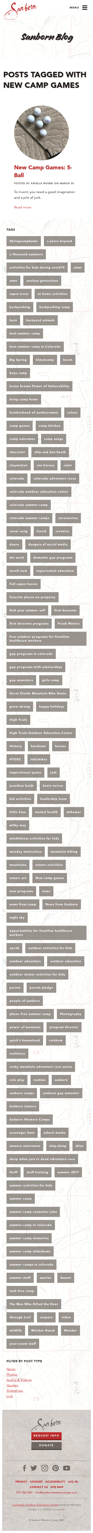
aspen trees (19, 294)
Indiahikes (38, 759)
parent (15, 987)
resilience (17, 1053)
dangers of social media (48, 544)
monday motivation (26, 852)
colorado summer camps (29, 518)
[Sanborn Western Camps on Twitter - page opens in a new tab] (33, 1468)
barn (13, 320)
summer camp (21, 1199)
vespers (46, 1317)
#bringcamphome (24, 241)
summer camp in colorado (31, 1225)
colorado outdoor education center (39, 492)
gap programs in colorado (31, 654)
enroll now (18, 571)
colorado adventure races (55, 478)
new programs (21, 891)
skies (79, 1146)
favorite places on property (33, 597)
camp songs (53, 439)
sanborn (61, 1080)
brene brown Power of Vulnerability (39, 386)
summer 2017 (68, 1172)
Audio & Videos (19, 1380)
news (46, 891)
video (66, 1317)
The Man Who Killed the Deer (34, 1304)
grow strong (20, 706)
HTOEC (15, 759)
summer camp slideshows (30, 1251)
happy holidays (51, 706)
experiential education (55, 571)
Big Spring (18, 360)
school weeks (55, 1133)
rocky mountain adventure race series (41, 1067)
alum (78, 267)
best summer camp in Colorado (35, 346)
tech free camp (22, 1291)
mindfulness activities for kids (34, 838)
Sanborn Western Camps (30, 1119)
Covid (41, 531)
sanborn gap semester (61, 1093)
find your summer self (27, 610)
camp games (20, 426)
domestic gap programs (52, 557)
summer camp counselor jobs (33, 1212)
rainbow (56, 1040)
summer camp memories (29, 1238)
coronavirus (68, 518)
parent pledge (41, 987)
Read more (23, 207)
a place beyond (59, 241)
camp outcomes (22, 439)
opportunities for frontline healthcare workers (41, 933)
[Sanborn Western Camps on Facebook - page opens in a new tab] (24, 1468)
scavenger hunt (22, 1133)
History (16, 746)
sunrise (45, 1278)
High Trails (18, 720)
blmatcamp (45, 360)
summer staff (20, 1278)
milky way (18, 825)
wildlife (16, 1330)
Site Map (56, 1487)
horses (60, 746)
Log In (73, 1481)
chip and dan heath (50, 452)
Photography (71, 1014)
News (11, 1369)
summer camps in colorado (31, 1264)
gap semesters (21, 680)
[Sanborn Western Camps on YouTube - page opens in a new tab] (66, 1468)
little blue (18, 812)
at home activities (52, 294)
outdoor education (65, 961)
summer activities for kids (31, 1185)
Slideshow (14, 1391)
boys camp (18, 373)
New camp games (49, 878)
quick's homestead (25, 1040)
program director (64, 1027)
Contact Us (39, 1487)
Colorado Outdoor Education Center (35, 1505)
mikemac (74, 812)
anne (13, 281)
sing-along (57, 1146)
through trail (20, 1317)
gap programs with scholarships (36, 667)
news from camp (23, 904)
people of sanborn (25, 1001)
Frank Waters (69, 623)
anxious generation (42, 281)
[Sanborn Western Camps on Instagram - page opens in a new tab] (45, 1468)
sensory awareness (25, 1146)
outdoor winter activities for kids (37, 974)
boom (67, 360)
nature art (18, 878)
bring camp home (24, 399)
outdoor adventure (25, 961)
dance (14, 544)
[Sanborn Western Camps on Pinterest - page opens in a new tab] (55, 1468)
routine (40, 1080)
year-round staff (23, 1344)
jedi (53, 772)
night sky (17, 917)
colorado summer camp (29, 505)
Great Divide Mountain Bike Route (38, 693)
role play (17, 1080)
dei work (17, 557)
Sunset (65, 1278)
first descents (65, 610)
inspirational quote (25, 772)
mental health (46, 812)
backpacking (20, 307)
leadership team (53, 799)
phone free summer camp (30, 1014)
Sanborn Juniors (23, 1106)
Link (9, 1396)
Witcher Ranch (43, 1330)
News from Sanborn (61, 904)
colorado (17, 478)
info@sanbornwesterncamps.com (56, 1492)
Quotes (12, 1385)
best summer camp (25, 333)
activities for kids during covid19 (37, 267)
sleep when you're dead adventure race (42, 1159)
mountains (18, 865)
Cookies (36, 1481)
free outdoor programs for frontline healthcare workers (39, 639)
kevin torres (53, 786)
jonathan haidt (22, 786)
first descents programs (29, 623)
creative (62, 531)
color (68, 465)
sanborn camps (22, 1093)
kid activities (20, 799)
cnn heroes (46, 465)
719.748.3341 (24, 1492)
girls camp (50, 680)
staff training (37, 1172)
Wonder (70, 1330)
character (17, 452)
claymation (19, 465)
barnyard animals (40, 320)
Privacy (21, 1481)
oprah (14, 948)
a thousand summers (26, 254)
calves (72, 412)
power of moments (25, 1027)
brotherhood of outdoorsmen (34, 412)
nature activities (49, 865)
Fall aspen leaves (24, 584)
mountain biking (64, 852)
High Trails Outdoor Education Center (41, 733)
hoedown (38, 746)
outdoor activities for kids (50, 948)
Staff (14, 1172)
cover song (19, 531)
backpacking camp (54, 307)
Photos (11, 1374)
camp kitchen (50, 426)
